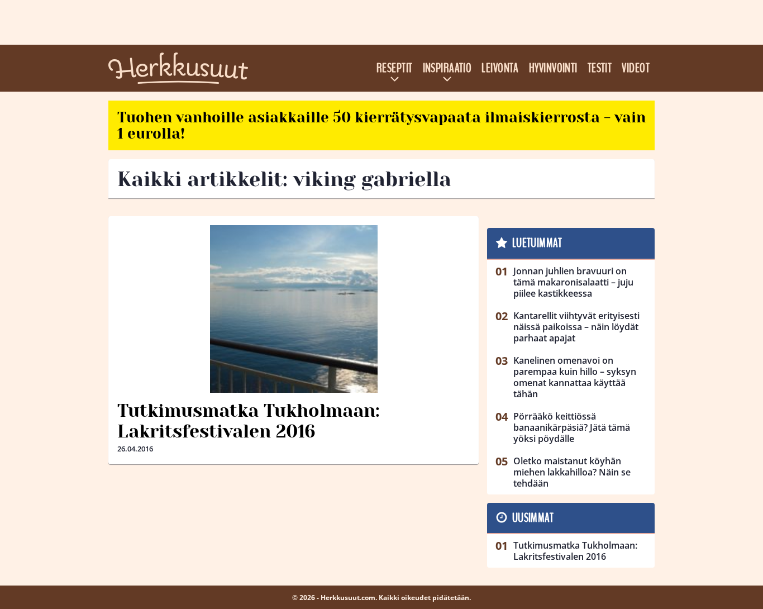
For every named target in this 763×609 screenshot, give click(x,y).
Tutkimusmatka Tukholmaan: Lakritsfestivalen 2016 (248, 421)
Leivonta (500, 68)
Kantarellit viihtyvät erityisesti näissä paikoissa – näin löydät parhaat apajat (576, 327)
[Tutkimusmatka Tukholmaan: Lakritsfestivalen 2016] (293, 309)
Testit (600, 68)
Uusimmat (533, 518)
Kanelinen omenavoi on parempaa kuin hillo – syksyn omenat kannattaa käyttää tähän (574, 377)
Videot (636, 68)
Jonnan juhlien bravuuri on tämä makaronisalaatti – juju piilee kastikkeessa (573, 282)
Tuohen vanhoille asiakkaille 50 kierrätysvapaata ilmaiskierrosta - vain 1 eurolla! (381, 125)
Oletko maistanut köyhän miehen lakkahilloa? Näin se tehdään (572, 472)
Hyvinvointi (553, 68)
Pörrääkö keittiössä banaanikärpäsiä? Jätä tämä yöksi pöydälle (571, 427)
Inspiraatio (447, 68)
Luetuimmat (537, 243)
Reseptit (394, 68)
